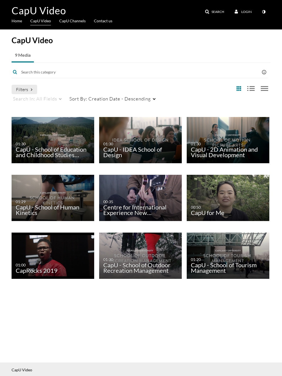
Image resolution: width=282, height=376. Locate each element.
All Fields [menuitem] (35, 99)
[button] (214, 12)
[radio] (238, 89)
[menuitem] (21, 20)
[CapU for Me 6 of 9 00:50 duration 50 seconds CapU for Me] (228, 197)
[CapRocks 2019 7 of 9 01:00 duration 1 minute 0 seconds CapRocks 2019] (53, 255)
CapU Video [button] (40, 20)
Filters (22, 89)
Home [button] (17, 20)
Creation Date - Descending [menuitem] (110, 99)
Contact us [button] (103, 20)
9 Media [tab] (23, 55)
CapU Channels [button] (72, 20)
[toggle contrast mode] (263, 12)
